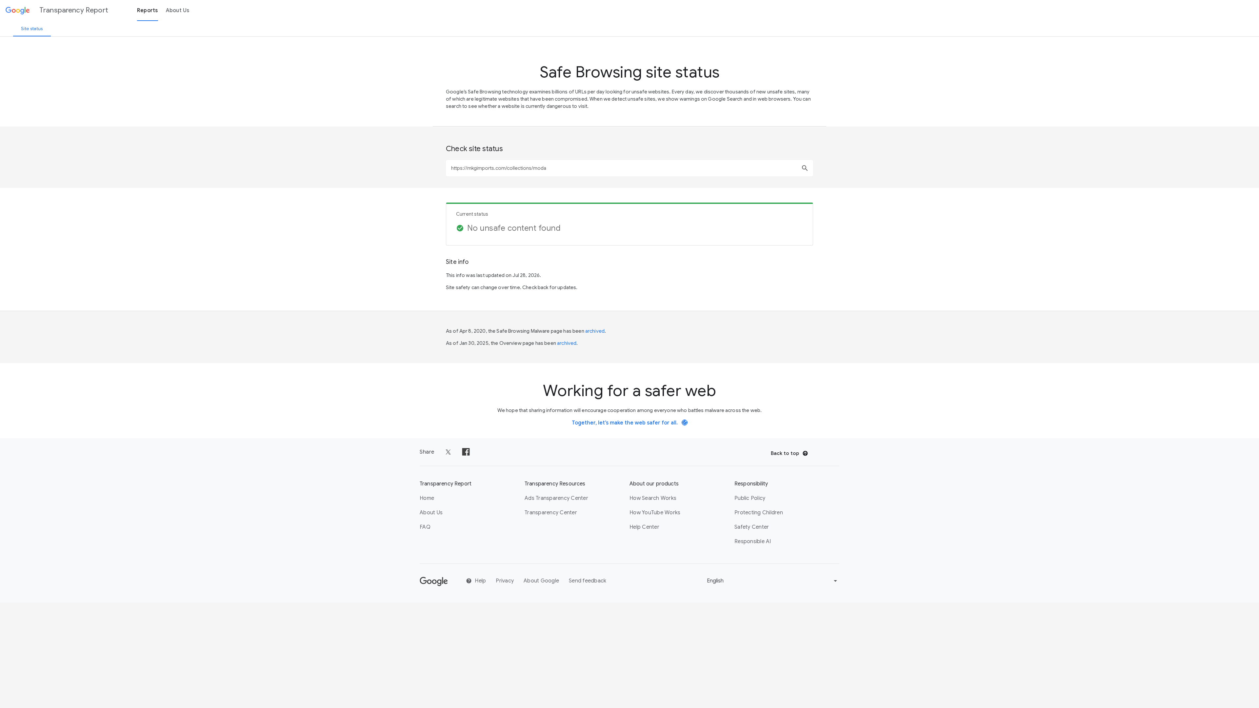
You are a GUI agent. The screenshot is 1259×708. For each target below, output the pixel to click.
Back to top (785, 453)
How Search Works (653, 498)
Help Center (644, 527)
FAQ (425, 527)
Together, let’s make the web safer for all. (629, 423)
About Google (541, 581)
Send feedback (587, 581)
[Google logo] (434, 584)
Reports (147, 10)
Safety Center (751, 527)
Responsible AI (752, 541)
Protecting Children (758, 512)
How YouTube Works (655, 512)
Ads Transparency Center (556, 498)
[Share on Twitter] (448, 452)
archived (595, 331)
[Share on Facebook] (466, 452)
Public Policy (749, 498)
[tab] (32, 28)
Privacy (505, 581)
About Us (178, 10)
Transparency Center (551, 512)
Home (427, 498)
